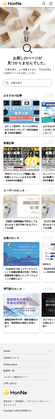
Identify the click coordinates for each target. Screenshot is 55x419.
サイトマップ (10, 404)
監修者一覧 (9, 370)
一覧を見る (26, 190)
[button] (51, 95)
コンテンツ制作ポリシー (16, 376)
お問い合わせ (10, 383)
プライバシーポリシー (37, 401)
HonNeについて (11, 357)
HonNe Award (10, 364)
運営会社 (8, 401)
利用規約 (19, 401)
